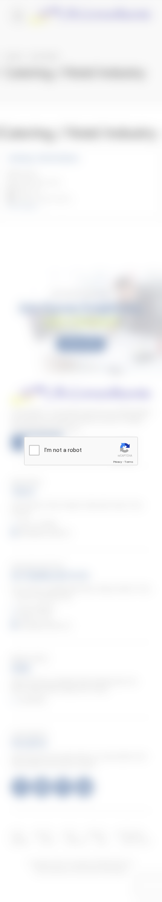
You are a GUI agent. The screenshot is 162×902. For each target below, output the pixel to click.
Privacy (117, 462)
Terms (128, 462)
